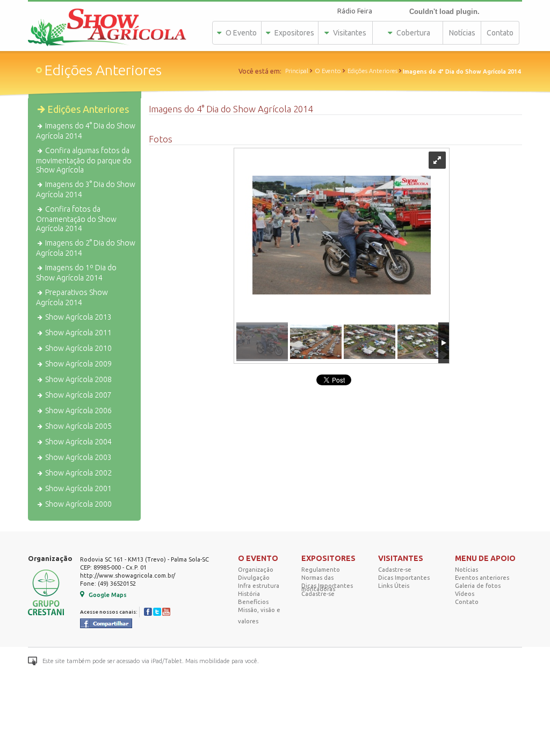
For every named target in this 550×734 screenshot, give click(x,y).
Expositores (293, 32)
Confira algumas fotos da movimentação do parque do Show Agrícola (84, 160)
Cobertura (412, 32)
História (249, 594)
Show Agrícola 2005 (78, 426)
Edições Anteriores (372, 71)
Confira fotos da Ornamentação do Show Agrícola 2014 (76, 219)
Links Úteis (393, 585)
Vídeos (464, 594)
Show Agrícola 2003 (78, 457)
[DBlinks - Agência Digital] (502, 661)
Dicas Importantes (327, 585)
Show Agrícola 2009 (78, 363)
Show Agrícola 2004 (78, 441)
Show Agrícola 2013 (78, 317)
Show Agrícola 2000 (78, 504)
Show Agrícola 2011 (78, 332)
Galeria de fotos (478, 585)
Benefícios (253, 602)
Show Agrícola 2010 (78, 348)
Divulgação (254, 577)
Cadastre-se (318, 594)
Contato (500, 32)
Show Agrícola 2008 (78, 379)
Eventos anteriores (482, 577)
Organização (255, 569)
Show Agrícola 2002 (78, 473)
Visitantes (348, 32)
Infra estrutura (258, 585)
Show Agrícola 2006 (78, 410)
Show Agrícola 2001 (78, 488)
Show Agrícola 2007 (78, 395)
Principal (296, 71)
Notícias (462, 32)
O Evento (240, 32)
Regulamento (320, 569)
